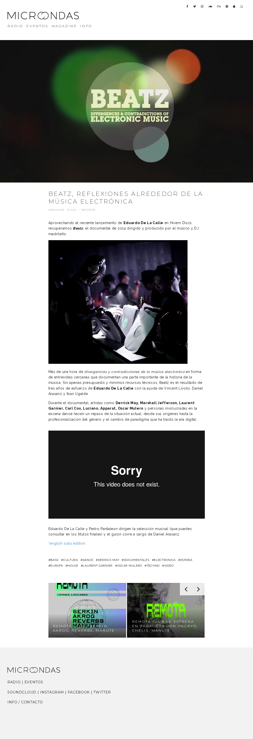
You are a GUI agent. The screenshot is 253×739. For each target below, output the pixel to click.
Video (168, 565)
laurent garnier (98, 565)
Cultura (70, 560)
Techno (153, 565)
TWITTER (102, 692)
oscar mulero (129, 565)
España (186, 560)
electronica (165, 560)
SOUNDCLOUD (21, 692)
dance (88, 560)
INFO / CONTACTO (25, 702)
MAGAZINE (64, 26)
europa (56, 565)
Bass (54, 560)
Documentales (136, 560)
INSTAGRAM (52, 692)
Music (71, 209)
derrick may (108, 560)
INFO (86, 26)
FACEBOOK (79, 692)
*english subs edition (66, 543)
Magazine (56, 209)
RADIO (15, 26)
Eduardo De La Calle (143, 223)
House (72, 565)
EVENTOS (37, 26)
